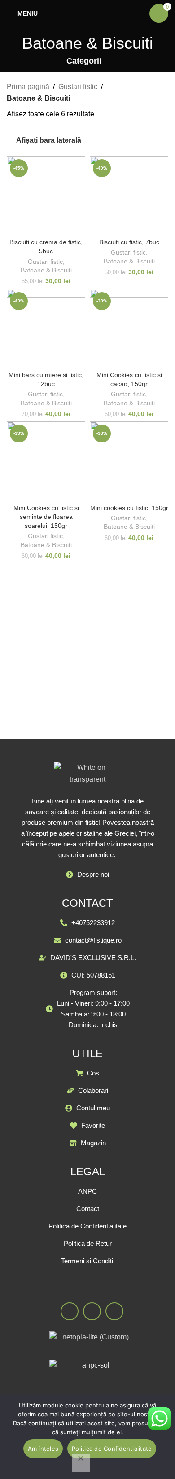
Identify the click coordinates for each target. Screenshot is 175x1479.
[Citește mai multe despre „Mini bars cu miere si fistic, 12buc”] (38, 355)
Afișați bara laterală (48, 140)
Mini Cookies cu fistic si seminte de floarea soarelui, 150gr (46, 516)
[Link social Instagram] (92, 1311)
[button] (121, 355)
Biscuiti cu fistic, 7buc (129, 242)
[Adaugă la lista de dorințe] (54, 222)
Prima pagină (28, 86)
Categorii (83, 61)
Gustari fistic (77, 86)
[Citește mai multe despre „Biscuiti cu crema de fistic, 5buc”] (38, 222)
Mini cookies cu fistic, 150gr (129, 507)
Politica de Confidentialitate (112, 1448)
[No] (81, 1463)
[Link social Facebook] (70, 1311)
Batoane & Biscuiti (46, 270)
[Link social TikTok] (114, 1311)
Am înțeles (43, 1448)
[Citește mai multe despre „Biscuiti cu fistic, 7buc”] (121, 222)
